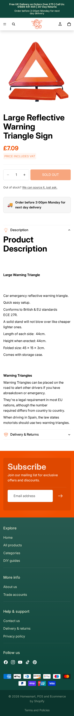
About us (10, 587)
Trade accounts (15, 595)
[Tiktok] (27, 662)
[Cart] (69, 24)
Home (8, 537)
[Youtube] (20, 662)
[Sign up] (60, 496)
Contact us (11, 621)
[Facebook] (5, 662)
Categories (11, 553)
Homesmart (28, 696)
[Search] (13, 24)
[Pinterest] (34, 662)
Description (19, 230)
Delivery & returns (16, 628)
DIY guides (11, 560)
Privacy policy (14, 636)
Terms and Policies (37, 710)
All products (12, 545)
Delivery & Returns (24, 434)
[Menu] (4, 24)
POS (40, 696)
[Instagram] (12, 662)
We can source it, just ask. (39, 187)
